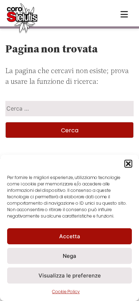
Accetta (69, 236)
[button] (128, 163)
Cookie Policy (66, 292)
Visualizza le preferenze (69, 275)
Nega (69, 255)
